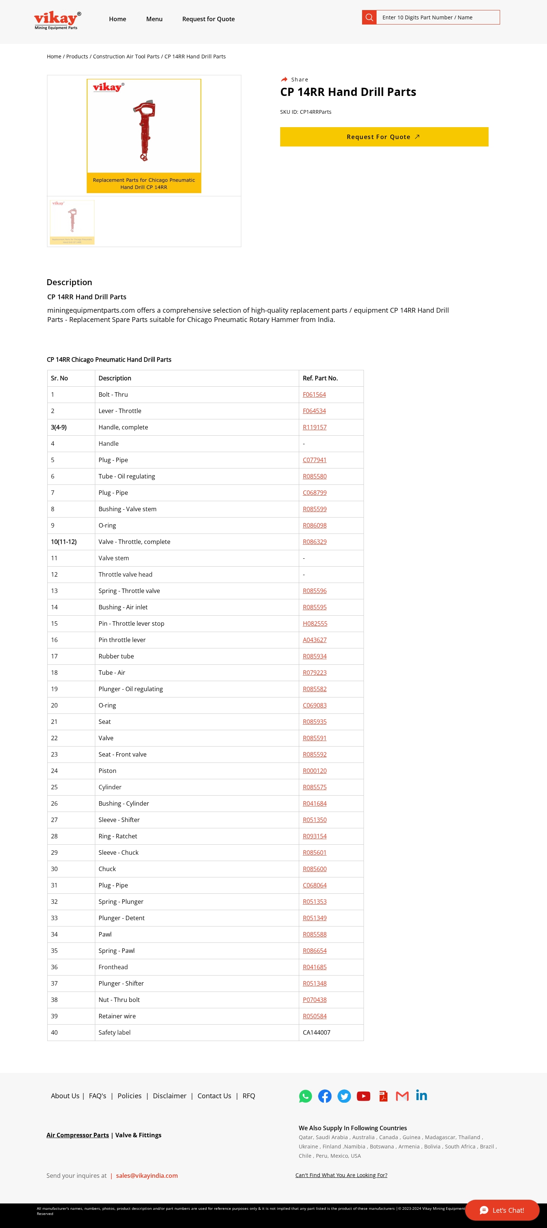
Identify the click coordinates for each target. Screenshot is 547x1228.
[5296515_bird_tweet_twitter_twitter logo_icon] (344, 1096)
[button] (163, 19)
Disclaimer (171, 1095)
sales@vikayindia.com (147, 1175)
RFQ (249, 1095)
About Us (66, 1095)
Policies (130, 1095)
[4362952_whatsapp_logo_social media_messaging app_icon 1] (305, 1096)
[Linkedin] (421, 1096)
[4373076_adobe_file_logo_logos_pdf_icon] (383, 1096)
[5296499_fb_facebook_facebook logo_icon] (325, 1096)
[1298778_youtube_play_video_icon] (363, 1096)
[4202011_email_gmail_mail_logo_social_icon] (402, 1096)
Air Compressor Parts (78, 1135)
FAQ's (97, 1095)
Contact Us (214, 1095)
